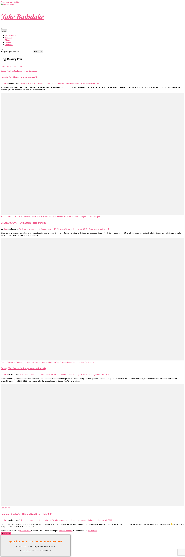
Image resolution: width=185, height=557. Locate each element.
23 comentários (83, 374)
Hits (65, 216)
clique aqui (27, 550)
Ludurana (90, 216)
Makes (7, 40)
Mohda (81, 362)
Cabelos (8, 42)
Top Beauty (89, 362)
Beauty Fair (5, 71)
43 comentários (84, 520)
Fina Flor (59, 362)
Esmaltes (8, 37)
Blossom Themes (65, 530)
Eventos (13, 71)
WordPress (92, 530)
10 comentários (76, 83)
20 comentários (83, 229)
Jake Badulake (22, 16)
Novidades (32, 71)
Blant (12, 216)
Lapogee (82, 216)
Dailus (12, 362)
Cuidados (9, 45)
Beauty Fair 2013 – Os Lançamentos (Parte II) (23, 223)
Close (4, 31)
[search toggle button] (2, 49)
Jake (6, 83)
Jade (65, 362)
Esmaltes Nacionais (48, 216)
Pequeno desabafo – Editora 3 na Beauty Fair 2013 (26, 514)
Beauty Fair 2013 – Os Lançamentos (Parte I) (23, 368)
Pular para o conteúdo (10, 2)
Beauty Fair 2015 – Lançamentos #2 (19, 77)
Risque (97, 216)
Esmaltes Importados (31, 216)
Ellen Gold (19, 216)
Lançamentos (10, 35)
